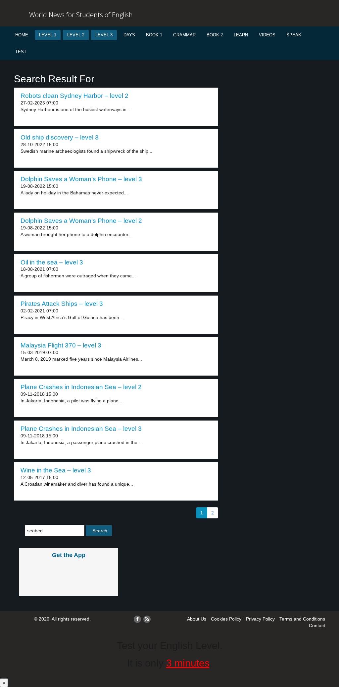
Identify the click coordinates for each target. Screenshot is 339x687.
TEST (20, 51)
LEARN (241, 34)
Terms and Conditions (302, 619)
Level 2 (75, 34)
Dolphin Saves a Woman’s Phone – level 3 (81, 179)
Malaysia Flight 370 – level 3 (61, 345)
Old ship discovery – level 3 (60, 137)
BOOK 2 (215, 34)
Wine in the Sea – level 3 (56, 470)
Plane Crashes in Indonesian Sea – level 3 (81, 428)
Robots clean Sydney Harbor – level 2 (74, 95)
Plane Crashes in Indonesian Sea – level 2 (81, 387)
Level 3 (104, 34)
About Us (196, 619)
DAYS (129, 34)
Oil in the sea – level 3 (52, 262)
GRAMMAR (184, 34)
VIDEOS (267, 34)
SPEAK (293, 34)
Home (21, 34)
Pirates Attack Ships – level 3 (62, 303)
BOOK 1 (154, 34)
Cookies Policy (226, 619)
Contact (317, 625)
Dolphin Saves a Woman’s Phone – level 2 (81, 220)
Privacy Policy (260, 619)
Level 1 (47, 34)
